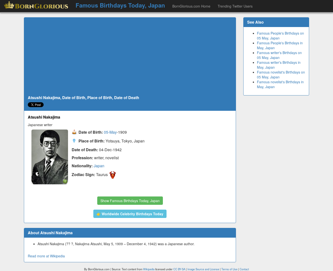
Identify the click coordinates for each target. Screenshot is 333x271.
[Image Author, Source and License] (65, 181)
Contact (244, 269)
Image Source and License (203, 269)
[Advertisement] (130, 56)
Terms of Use (229, 269)
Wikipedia (149, 269)
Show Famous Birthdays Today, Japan (130, 200)
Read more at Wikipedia (46, 255)
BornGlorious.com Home (191, 6)
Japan (99, 165)
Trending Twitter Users (235, 6)
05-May (110, 132)
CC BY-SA (179, 269)
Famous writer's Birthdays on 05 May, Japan (279, 55)
